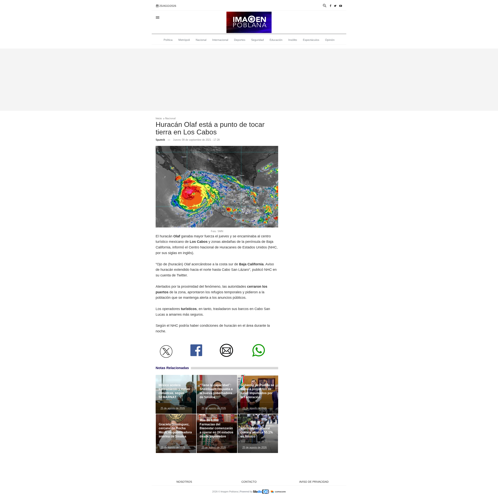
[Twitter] (335, 6)
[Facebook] (330, 6)
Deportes (239, 39)
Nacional (201, 39)
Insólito (292, 39)
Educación (276, 39)
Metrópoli (184, 39)
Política (168, 39)
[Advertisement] (249, 79)
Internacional (220, 39)
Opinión (330, 39)
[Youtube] (340, 6)
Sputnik (160, 139)
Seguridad (257, 39)
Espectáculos (311, 39)
